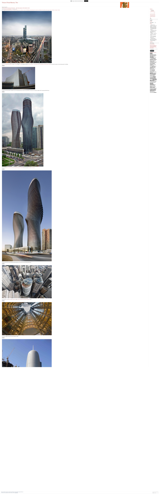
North (29, 167)
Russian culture (152, 81)
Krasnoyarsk (154, 64)
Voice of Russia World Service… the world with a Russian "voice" (153, 37)
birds (153, 55)
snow (151, 86)
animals (151, 54)
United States (153, 89)
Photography (153, 73)
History (151, 63)
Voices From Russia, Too (10, 2)
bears (151, 55)
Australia (10, 299)
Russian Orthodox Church (152, 84)
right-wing (151, 79)
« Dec (150, 18)
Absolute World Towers (9, 167)
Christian (152, 56)
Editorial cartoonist (152, 60)
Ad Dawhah (22, 414)
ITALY (20, 64)
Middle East (7, 414)
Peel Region (17, 167)
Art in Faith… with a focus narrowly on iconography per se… (153, 34)
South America (33, 167)
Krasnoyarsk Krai (152, 65)
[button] (27, 37)
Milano (9, 64)
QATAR (28, 414)
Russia (155, 79)
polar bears (151, 74)
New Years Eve (152, 68)
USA (151, 90)
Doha (20, 414)
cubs (150, 58)
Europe (32, 64)
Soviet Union (152, 87)
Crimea (155, 57)
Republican (155, 78)
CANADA (22, 167)
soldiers (153, 86)
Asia (6, 299)
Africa (3, 414)
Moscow (153, 66)
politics (154, 76)
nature (151, 67)
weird (153, 92)
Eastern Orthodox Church (153, 59)
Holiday (153, 63)
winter (155, 92)
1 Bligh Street (13, 299)
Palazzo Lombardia (5, 64)
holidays (151, 64)
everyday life (152, 61)
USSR (153, 90)
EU (155, 60)
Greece (155, 62)
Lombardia (16, 64)
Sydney (18, 299)
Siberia (154, 84)
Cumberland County (22, 299)
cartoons (155, 55)
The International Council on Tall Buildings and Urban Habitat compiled (42, 64)
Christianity (152, 57)
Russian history (154, 82)
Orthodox (153, 70)
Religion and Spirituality (153, 77)
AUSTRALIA (27, 299)
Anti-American (154, 54)
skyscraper (29, 64)
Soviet (155, 86)
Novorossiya (151, 69)
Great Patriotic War (152, 62)
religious (151, 78)
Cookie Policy (16, 492)
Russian (152, 80)
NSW (25, 299)
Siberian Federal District (152, 85)
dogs (152, 58)
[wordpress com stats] (151, 53)
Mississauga (14, 167)
